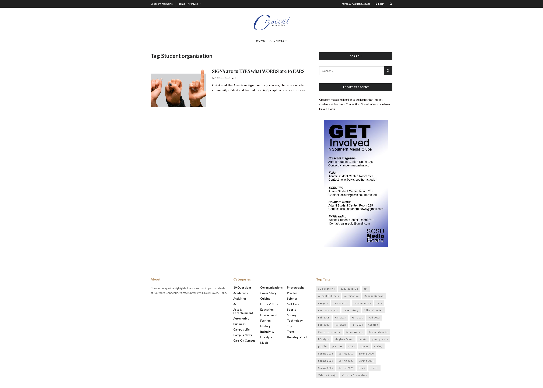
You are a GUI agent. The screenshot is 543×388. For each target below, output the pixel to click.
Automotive (241, 318)
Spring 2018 (325, 353)
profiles (337, 346)
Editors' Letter (373, 310)
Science (292, 298)
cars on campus (328, 310)
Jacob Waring (354, 332)
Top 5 (290, 326)
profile (322, 346)
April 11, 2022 (222, 77)
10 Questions (242, 287)
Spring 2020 (366, 353)
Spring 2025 (325, 368)
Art (235, 304)
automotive (351, 295)
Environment (268, 315)
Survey (291, 315)
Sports (291, 309)
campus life (340, 303)
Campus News (242, 335)
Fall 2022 (374, 317)
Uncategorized (297, 337)
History (265, 326)
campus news (362, 303)
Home (181, 3)
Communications (271, 287)
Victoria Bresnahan (354, 375)
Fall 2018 (323, 317)
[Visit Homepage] (271, 21)
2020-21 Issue (349, 288)
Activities (239, 298)
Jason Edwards (378, 332)
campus (323, 303)
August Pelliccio (328, 295)
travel (374, 368)
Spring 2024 (366, 360)
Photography (295, 287)
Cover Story (268, 293)
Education (267, 309)
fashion (373, 324)
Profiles (292, 293)
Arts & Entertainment (243, 311)
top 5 (362, 368)
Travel (291, 331)
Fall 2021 (357, 317)
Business (239, 324)
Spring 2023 (346, 360)
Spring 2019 (346, 353)
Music (264, 342)
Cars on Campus (244, 340)
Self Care (293, 304)
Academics (240, 293)
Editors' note (269, 304)
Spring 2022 (325, 360)
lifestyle (323, 339)
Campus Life (241, 329)
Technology (295, 320)
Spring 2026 (346, 368)
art (366, 288)
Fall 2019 (340, 317)
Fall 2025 (357, 324)
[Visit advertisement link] (355, 183)
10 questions (326, 288)
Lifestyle (266, 337)
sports (364, 346)
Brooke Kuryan (374, 295)
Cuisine (265, 298)
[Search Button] (391, 4)
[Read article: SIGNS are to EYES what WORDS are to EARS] (178, 87)
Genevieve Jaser (329, 332)
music (363, 339)
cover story (351, 310)
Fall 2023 (323, 324)
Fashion (265, 320)
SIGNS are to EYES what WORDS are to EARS (258, 71)
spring (378, 346)
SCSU (351, 346)
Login (381, 3)
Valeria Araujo (327, 375)
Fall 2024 (340, 324)
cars (379, 303)
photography (380, 339)
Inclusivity (267, 331)
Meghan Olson (344, 339)
